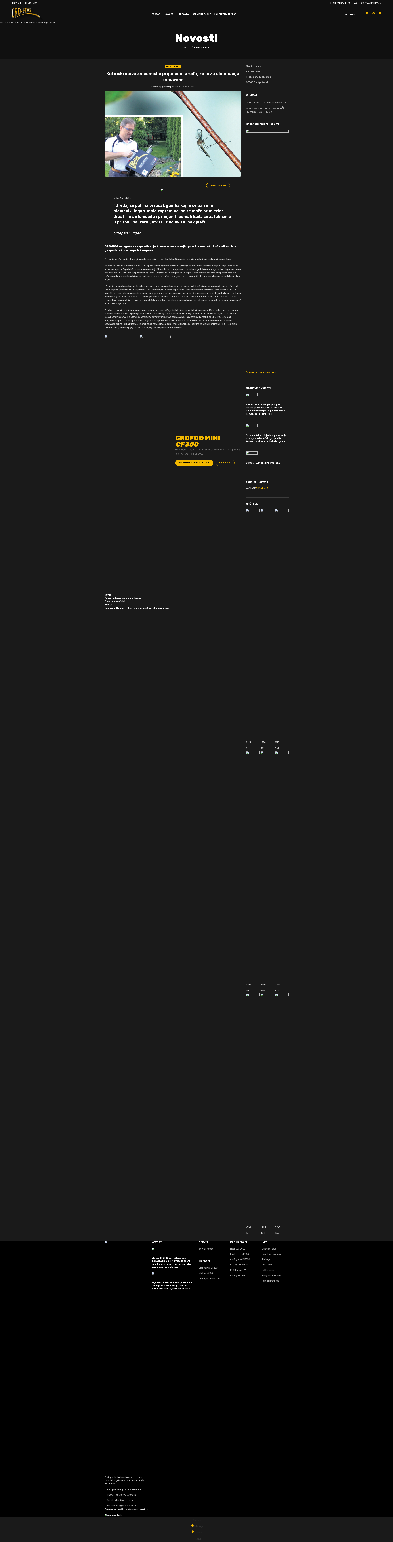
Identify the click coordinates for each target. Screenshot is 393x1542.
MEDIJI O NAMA (30, 3)
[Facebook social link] (315, 3)
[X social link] (319, 3)
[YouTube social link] (327, 3)
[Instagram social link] (323, 3)
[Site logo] (27, 14)
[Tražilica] (360, 14)
